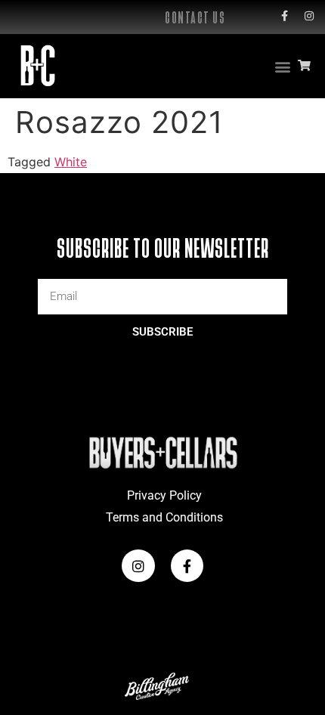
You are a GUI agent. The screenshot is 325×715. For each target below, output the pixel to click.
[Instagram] (309, 15)
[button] (282, 66)
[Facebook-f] (284, 15)
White (70, 161)
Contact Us (195, 17)
